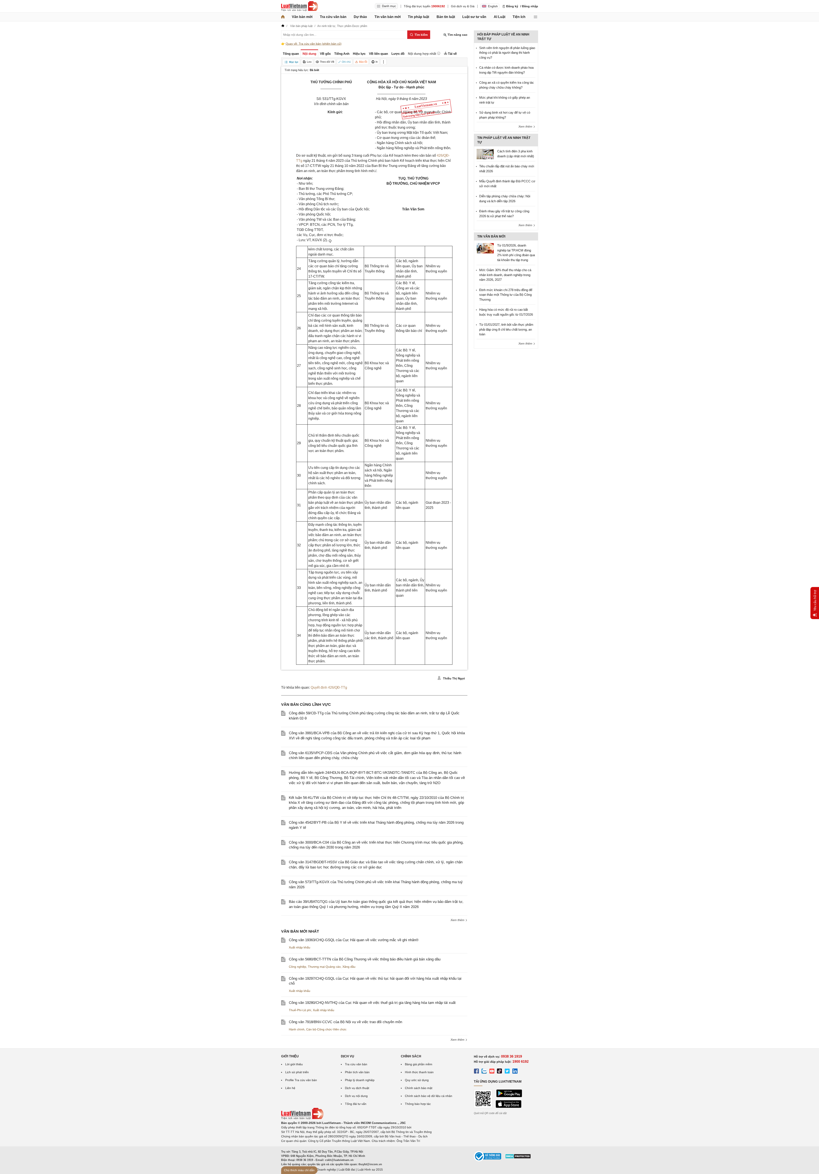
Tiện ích (519, 17)
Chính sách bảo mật (418, 1088)
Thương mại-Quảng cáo (324, 966)
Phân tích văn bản (357, 1072)
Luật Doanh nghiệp (323, 1169)
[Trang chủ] (283, 17)
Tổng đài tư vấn (355, 1104)
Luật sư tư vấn (474, 17)
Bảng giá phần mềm (418, 1064)
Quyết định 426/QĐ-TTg (329, 687)
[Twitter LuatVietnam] (507, 1071)
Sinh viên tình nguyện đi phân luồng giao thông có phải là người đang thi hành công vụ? (507, 52)
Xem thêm (458, 920)
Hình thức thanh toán (419, 1072)
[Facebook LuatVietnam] (476, 1071)
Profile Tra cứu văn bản (301, 1080)
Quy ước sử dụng (417, 1080)
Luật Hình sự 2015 (370, 1169)
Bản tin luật (446, 17)
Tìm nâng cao (457, 34)
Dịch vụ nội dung (356, 1096)
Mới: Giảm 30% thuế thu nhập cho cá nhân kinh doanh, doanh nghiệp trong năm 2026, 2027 (505, 274)
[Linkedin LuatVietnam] (515, 1071)
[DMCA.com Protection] (518, 1157)
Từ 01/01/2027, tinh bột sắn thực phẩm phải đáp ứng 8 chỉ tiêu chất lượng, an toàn (506, 329)
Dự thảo (360, 17)
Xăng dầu (348, 966)
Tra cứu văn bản (333, 17)
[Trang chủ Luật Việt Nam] (299, 6)
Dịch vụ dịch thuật (357, 1088)
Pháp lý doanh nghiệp (359, 1080)
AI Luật (499, 17)
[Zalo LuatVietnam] (484, 1071)
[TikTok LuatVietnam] (499, 1071)
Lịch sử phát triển (297, 1072)
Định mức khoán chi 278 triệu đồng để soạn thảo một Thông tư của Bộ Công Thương (505, 294)
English (493, 6)
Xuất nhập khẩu (299, 947)
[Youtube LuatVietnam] (491, 1071)
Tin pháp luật (418, 17)
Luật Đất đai (347, 1169)
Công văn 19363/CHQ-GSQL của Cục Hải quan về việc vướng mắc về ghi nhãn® (354, 940)
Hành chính (296, 1029)
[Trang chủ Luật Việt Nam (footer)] (302, 1118)
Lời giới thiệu (294, 1064)
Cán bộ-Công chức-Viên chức (326, 1029)
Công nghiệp (297, 966)
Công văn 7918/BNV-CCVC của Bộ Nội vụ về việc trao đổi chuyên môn (345, 1022)
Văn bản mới (302, 17)
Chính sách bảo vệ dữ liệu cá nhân (428, 1096)
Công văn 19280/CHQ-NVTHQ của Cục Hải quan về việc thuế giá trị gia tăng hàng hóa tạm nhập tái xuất (372, 1003)
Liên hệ (290, 1088)
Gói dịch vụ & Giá (462, 6)
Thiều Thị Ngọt (453, 678)
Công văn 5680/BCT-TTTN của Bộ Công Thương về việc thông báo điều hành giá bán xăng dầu (364, 959)
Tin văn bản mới (387, 17)
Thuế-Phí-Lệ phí (300, 1010)
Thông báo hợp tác (418, 1104)
